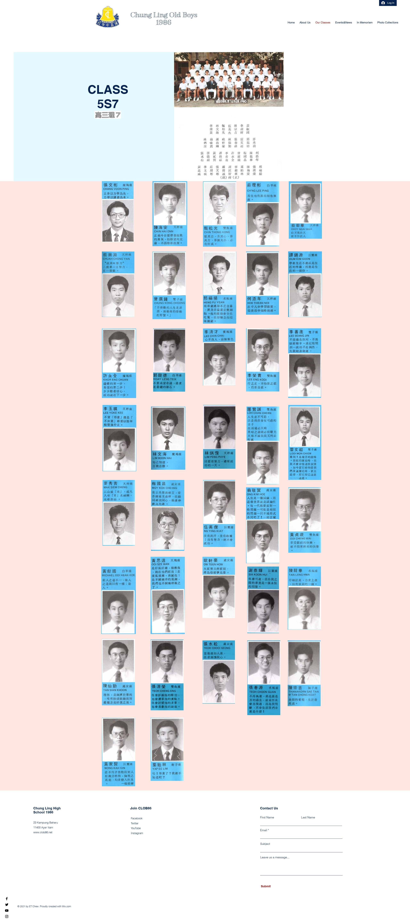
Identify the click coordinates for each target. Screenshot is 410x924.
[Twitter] (7, 905)
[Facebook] (7, 899)
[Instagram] (7, 916)
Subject (265, 843)
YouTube (136, 828)
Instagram (137, 833)
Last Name (308, 817)
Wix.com (66, 906)
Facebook (137, 818)
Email (263, 830)
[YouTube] (7, 910)
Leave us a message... (274, 857)
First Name (267, 817)
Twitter (135, 823)
